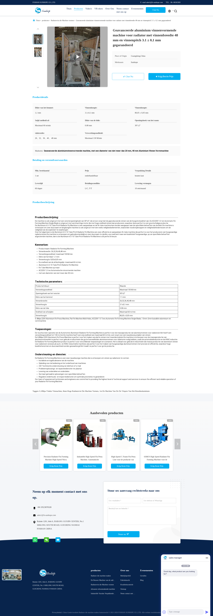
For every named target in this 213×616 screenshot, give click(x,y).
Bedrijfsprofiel (125, 576)
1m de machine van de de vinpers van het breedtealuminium (124, 391)
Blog (141, 580)
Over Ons (109, 8)
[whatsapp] (38, 542)
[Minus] (206, 557)
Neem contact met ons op (122, 10)
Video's (88, 8)
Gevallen (143, 576)
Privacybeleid (57, 612)
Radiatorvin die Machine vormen (62, 20)
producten (45, 20)
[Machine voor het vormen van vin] (77, 57)
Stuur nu (122, 534)
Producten (78, 8)
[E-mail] (61, 542)
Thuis (68, 8)
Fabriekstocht (125, 580)
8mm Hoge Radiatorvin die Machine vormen (80, 391)
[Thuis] (42, 10)
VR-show (98, 8)
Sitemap (123, 589)
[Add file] (164, 612)
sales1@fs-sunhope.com (46, 515)
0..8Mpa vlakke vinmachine (50, 391)
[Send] (207, 612)
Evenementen (137, 8)
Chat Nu (155, 10)
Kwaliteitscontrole (126, 585)
